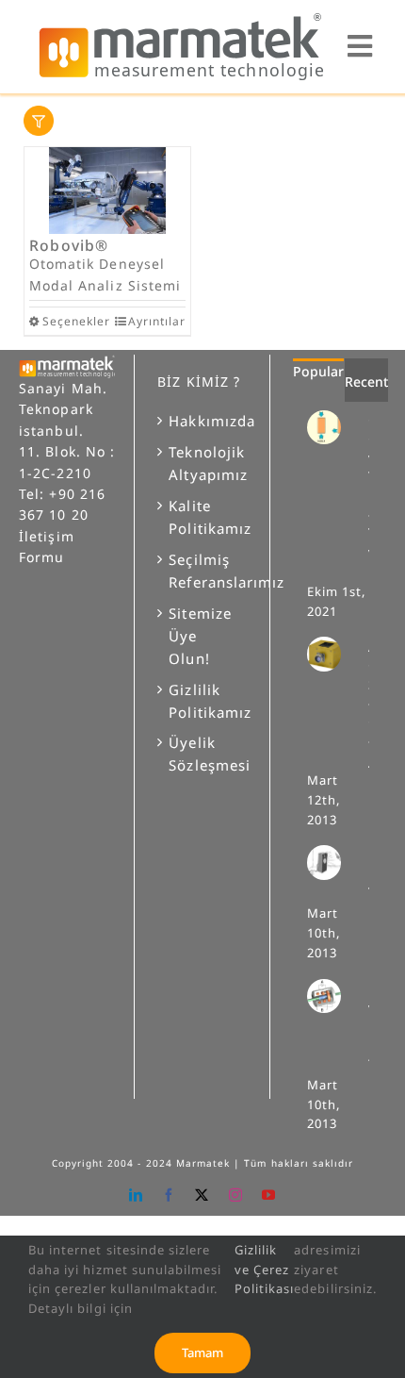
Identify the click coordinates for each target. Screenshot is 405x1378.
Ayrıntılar (157, 321)
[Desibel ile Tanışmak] (331, 862)
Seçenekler (73, 321)
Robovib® (69, 245)
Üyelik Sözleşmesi (202, 753)
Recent (366, 381)
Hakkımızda (202, 420)
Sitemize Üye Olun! (200, 636)
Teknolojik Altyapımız (202, 463)
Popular (318, 371)
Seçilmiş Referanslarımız (202, 570)
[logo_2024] (180, 17)
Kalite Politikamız (202, 517)
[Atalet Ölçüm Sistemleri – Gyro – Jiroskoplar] (331, 654)
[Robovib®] (107, 190)
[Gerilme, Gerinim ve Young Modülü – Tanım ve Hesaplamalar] (331, 427)
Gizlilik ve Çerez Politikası (265, 1269)
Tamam (202, 1352)
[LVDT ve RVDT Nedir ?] (331, 996)
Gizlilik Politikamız (202, 701)
